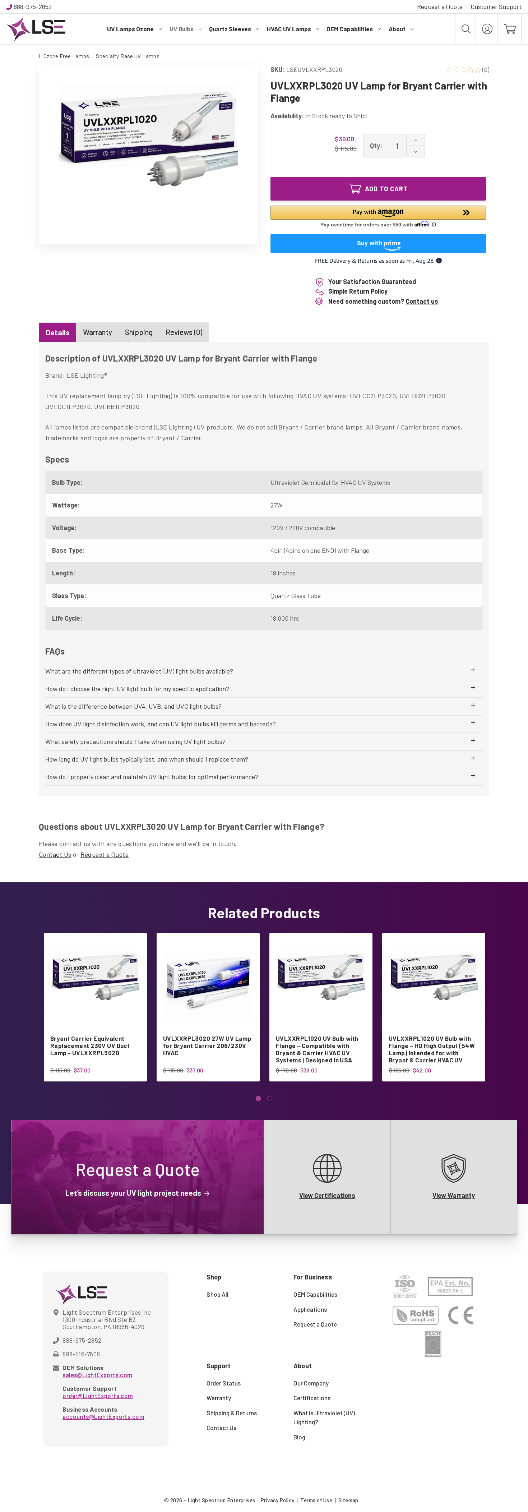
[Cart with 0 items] (509, 29)
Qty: (376, 146)
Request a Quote (440, 6)
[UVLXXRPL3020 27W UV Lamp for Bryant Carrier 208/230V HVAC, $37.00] (208, 985)
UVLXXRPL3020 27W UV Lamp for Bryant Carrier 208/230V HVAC (207, 1045)
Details (58, 332)
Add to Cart (386, 189)
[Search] (465, 29)
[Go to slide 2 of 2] (270, 1098)
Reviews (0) (184, 331)
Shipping (139, 331)
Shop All (217, 1294)
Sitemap (348, 1500)
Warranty (97, 331)
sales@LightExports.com (97, 1374)
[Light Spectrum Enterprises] (35, 29)
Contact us (422, 301)
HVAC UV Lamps (289, 28)
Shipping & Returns (232, 1412)
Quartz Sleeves (230, 28)
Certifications (311, 1397)
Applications (310, 1309)
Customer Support (496, 6)
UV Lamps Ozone (130, 28)
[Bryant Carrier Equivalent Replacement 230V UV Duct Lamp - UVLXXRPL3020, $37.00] (95, 985)
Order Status (224, 1383)
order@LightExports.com (97, 1395)
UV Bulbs (182, 28)
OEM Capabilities (349, 28)
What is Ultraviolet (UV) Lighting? (324, 1417)
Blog (299, 1436)
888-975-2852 (33, 6)
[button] (378, 217)
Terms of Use (316, 1500)
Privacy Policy (277, 1500)
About (397, 28)
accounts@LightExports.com (103, 1416)
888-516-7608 (81, 1353)
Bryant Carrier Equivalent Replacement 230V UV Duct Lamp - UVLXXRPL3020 (90, 1045)
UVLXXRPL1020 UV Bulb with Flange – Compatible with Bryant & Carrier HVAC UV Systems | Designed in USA (317, 1049)
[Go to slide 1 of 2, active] (258, 1098)
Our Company (311, 1383)
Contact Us (55, 854)
